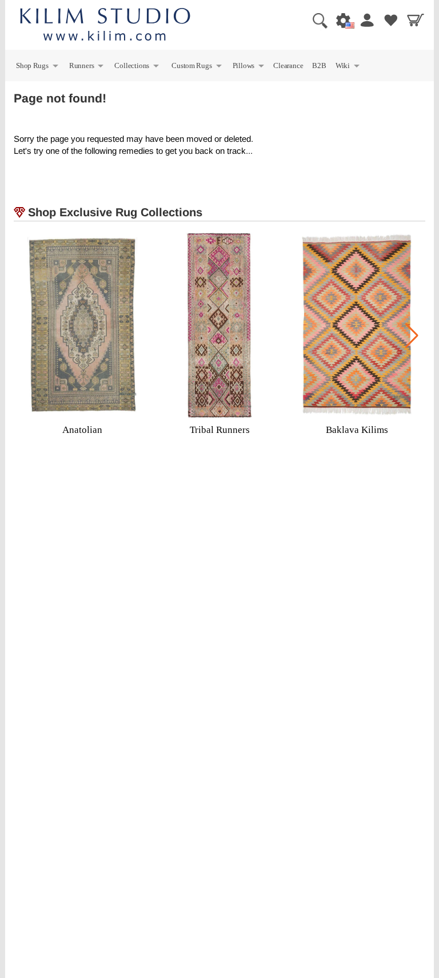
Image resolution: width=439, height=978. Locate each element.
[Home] (105, 26)
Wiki (348, 67)
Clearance (288, 65)
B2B (319, 65)
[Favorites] (389, 20)
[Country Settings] (340, 20)
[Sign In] (364, 20)
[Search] (315, 20)
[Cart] (413, 20)
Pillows (249, 67)
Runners (87, 67)
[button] (412, 335)
